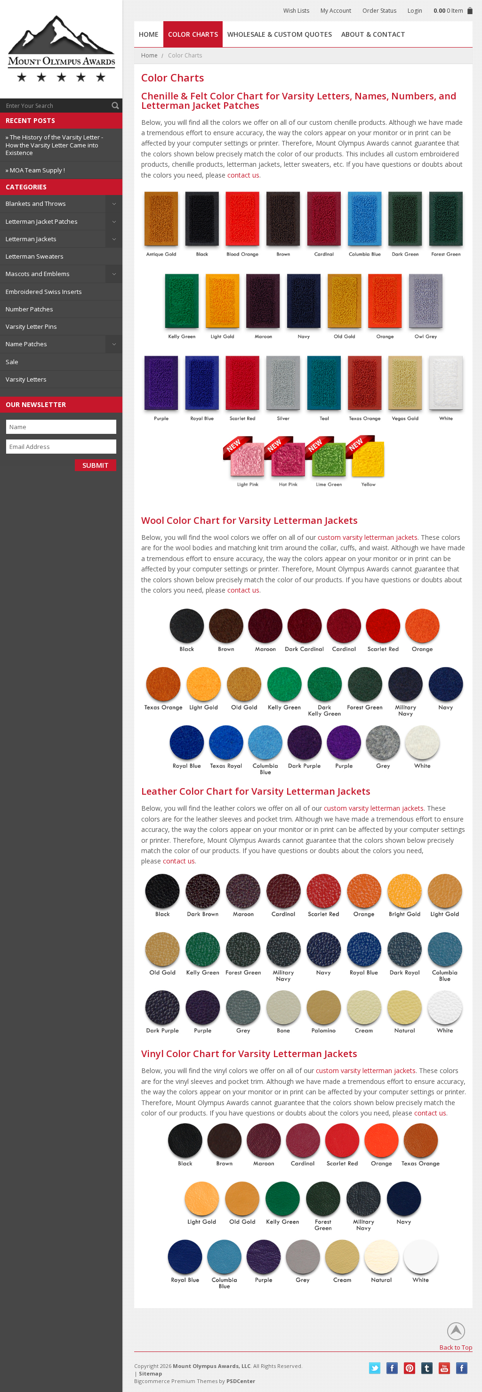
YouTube (444, 1368)
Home (149, 55)
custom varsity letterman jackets (368, 537)
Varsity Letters (26, 379)
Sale (12, 362)
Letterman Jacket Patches (42, 221)
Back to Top (456, 1347)
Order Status (379, 10)
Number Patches (29, 309)
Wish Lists (296, 10)
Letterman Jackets (31, 239)
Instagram (462, 1368)
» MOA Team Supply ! (35, 170)
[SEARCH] (115, 105)
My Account (336, 10)
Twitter (375, 1368)
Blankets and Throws (36, 203)
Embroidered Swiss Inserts (44, 291)
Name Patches (26, 344)
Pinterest (410, 1368)
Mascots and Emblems (38, 273)
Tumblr (427, 1368)
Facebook (392, 1368)
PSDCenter (240, 1380)
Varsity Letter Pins (31, 326)
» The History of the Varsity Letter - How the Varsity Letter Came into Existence (54, 145)
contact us (243, 175)
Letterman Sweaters (35, 256)
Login (415, 10)
